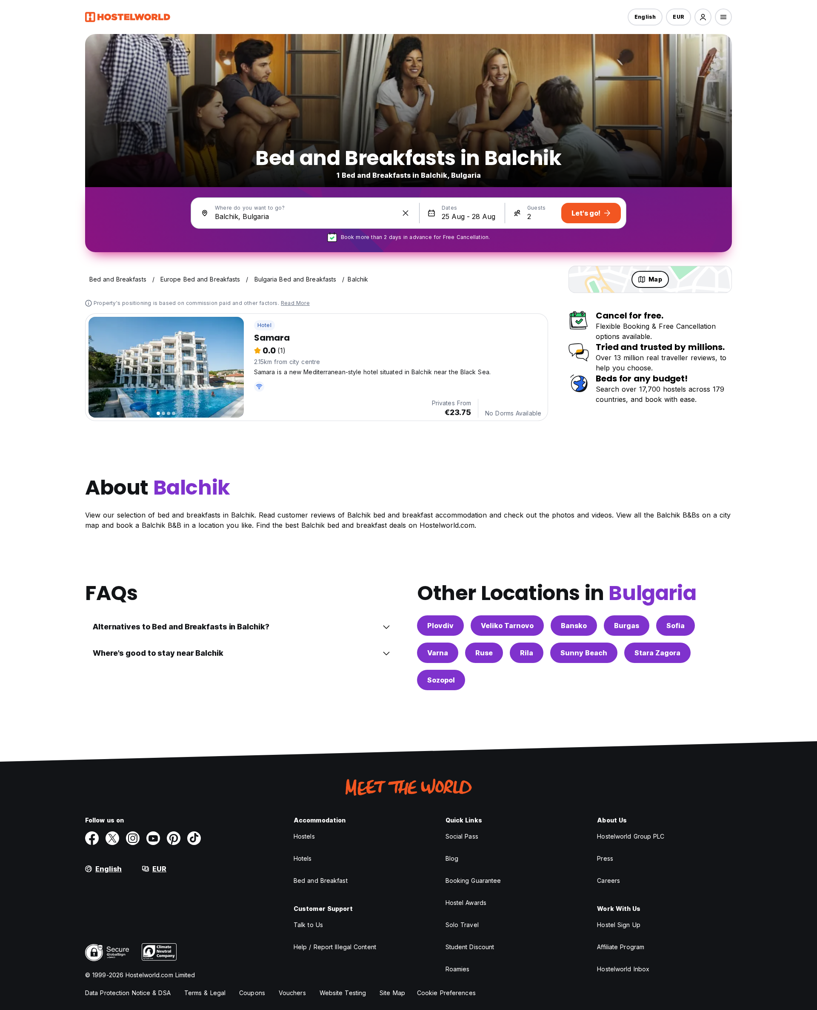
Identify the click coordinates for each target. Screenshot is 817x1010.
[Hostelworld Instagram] (133, 838)
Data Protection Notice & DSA (128, 992)
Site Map (392, 992)
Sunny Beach (583, 653)
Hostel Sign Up (618, 924)
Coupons (252, 992)
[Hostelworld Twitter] (112, 838)
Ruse (484, 653)
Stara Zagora (657, 653)
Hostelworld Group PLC (630, 836)
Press (605, 858)
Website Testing (343, 992)
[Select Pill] (702, 17)
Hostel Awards (466, 902)
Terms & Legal (205, 992)
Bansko (574, 625)
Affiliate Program (620, 946)
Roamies (458, 969)
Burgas (626, 625)
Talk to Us (308, 924)
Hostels (304, 836)
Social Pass (462, 836)
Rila (526, 653)
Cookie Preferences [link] (446, 992)
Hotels (303, 858)
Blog (452, 858)
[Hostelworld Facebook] (92, 838)
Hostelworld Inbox (623, 969)
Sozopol (441, 680)
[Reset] (405, 213)
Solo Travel (462, 924)
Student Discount (470, 946)
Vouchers (292, 992)
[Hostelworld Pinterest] (173, 838)
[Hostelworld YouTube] (153, 838)
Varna (437, 653)
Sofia (675, 625)
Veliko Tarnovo (507, 625)
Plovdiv (440, 625)
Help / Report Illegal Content (335, 946)
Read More (295, 303)
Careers (608, 880)
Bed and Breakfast (321, 880)
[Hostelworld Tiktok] (194, 838)
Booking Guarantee (473, 880)
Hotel (264, 325)
